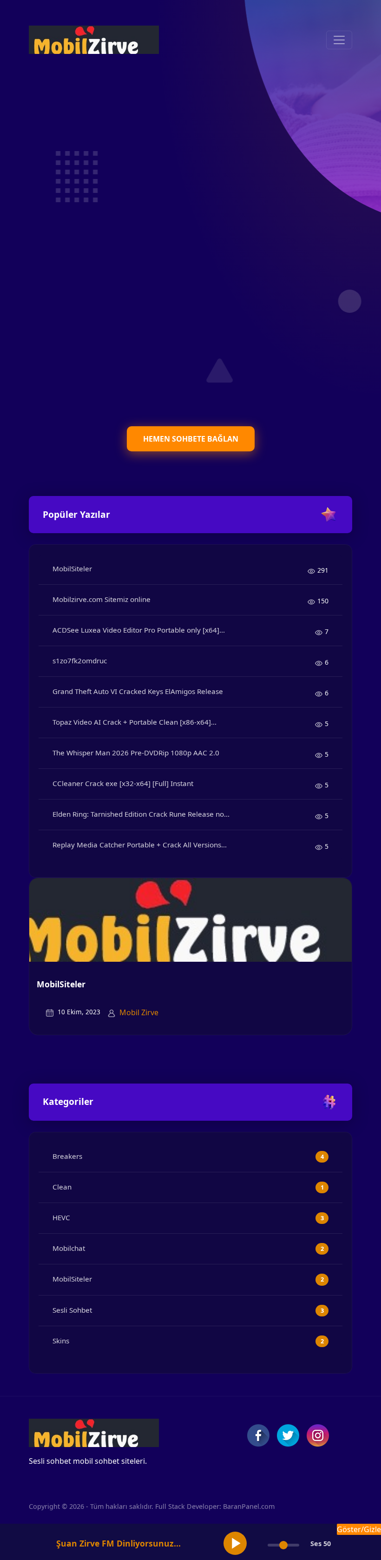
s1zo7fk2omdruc (80, 660)
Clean (62, 1186)
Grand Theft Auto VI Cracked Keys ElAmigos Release (138, 691)
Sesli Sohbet (72, 1310)
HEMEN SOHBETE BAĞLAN (190, 439)
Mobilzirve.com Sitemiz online (102, 599)
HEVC (61, 1217)
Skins (61, 1340)
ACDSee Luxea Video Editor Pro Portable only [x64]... (139, 630)
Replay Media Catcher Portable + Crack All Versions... (140, 844)
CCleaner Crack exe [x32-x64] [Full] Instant (123, 783)
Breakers (67, 1156)
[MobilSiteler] (190, 919)
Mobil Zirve (138, 1012)
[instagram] (318, 1435)
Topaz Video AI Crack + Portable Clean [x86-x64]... (135, 722)
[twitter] (288, 1435)
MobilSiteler (72, 568)
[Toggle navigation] (339, 40)
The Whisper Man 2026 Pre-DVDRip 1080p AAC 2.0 (136, 752)
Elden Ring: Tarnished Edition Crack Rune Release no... (141, 814)
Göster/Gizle (359, 1529)
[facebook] (258, 1435)
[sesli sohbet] (94, 39)
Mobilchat (69, 1248)
